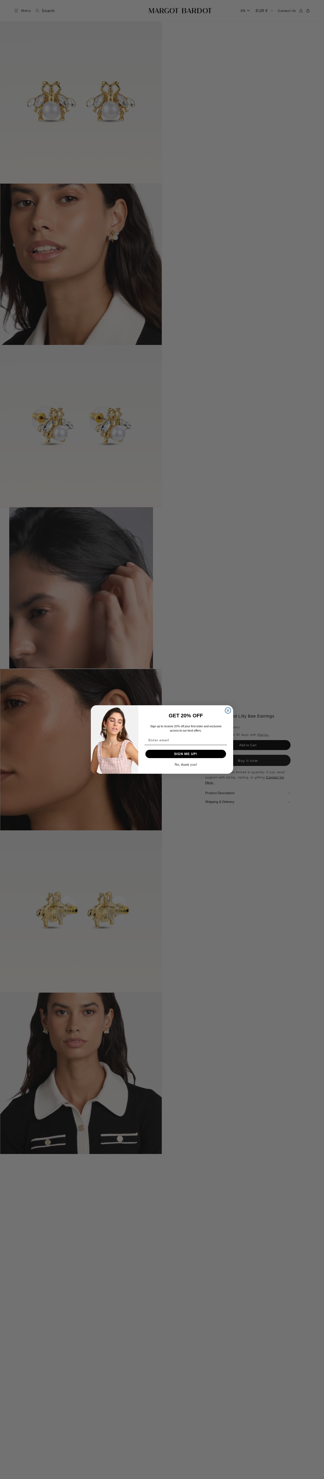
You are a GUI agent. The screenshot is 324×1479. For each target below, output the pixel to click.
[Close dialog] (228, 710)
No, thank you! (186, 764)
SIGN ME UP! (185, 754)
